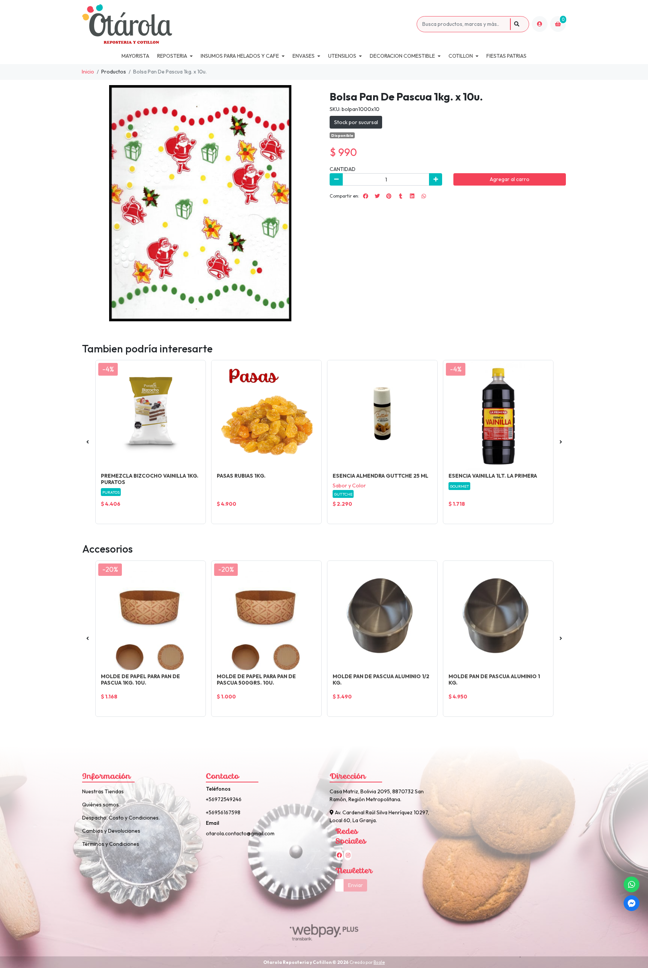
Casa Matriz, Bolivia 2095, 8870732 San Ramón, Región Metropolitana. (377, 795)
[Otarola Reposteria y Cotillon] (248, 24)
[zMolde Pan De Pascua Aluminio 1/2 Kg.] (382, 616)
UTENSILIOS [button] (342, 55)
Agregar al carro (510, 179)
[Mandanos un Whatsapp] (631, 884)
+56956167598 (223, 812)
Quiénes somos (100, 804)
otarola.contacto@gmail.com (240, 833)
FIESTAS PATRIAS (506, 55)
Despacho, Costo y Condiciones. (121, 817)
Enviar (355, 885)
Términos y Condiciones (110, 844)
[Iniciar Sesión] (540, 24)
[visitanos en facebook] (339, 855)
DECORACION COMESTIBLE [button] (402, 55)
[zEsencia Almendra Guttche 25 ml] (382, 415)
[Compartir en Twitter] (377, 196)
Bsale (379, 962)
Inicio (88, 71)
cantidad (343, 169)
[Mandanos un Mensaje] (631, 903)
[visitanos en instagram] (347, 855)
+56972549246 (224, 799)
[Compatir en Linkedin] (412, 196)
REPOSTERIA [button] (172, 55)
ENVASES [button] (303, 55)
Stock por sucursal (356, 122)
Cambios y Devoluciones (111, 830)
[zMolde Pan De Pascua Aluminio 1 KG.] (498, 616)
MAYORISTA (135, 55)
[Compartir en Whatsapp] (423, 196)
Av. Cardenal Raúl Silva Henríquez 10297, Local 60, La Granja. (379, 816)
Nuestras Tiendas (103, 791)
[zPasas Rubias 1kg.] (266, 415)
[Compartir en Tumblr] (400, 196)
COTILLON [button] (460, 55)
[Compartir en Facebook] (365, 196)
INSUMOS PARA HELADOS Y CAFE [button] (240, 55)
